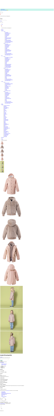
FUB (4, 111)
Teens (2, 81)
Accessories (6, 32)
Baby (2, 30)
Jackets (6, 36)
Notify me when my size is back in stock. (5, 357)
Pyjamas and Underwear (8, 37)
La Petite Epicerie (6, 119)
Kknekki (5, 118)
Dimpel (5, 110)
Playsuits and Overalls (8, 38)
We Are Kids (5, 136)
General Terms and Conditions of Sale (6, 393)
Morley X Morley (6, 127)
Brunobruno (5, 108)
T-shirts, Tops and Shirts (8, 53)
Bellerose (5, 106)
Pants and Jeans (7, 34)
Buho (4, 109)
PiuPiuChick (5, 129)
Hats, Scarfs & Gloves (7, 42)
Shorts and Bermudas (8, 65)
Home (2, 139)
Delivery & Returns (4, 364)
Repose (5, 130)
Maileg (5, 122)
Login (2, 24)
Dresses (6, 48)
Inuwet (5, 116)
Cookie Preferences (4, 396)
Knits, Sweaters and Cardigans (9, 41)
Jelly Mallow (5, 117)
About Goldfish (3, 391)
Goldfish (5, 113)
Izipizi (4, 115)
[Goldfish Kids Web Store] (1, 13)
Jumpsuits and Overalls (8, 98)
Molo (4, 125)
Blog (2, 138)
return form (8, 390)
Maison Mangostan (6, 124)
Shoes (6, 39)
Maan (4, 121)
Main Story (5, 123)
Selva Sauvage (6, 131)
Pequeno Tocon (6, 128)
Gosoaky (5, 112)
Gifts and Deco (7, 46)
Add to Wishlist (2, 362)
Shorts (6, 52)
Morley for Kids (6, 126)
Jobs (2, 395)
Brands (2, 104)
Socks (6, 62)
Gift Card (3, 137)
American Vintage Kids (7, 105)
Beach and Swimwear (8, 44)
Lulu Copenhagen (6, 120)
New (2, 29)
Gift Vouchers (7, 35)
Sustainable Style (4, 392)
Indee (4, 114)
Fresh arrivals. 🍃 (3, 9)
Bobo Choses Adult (6, 107)
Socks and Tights (7, 49)
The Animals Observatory (7, 133)
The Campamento (6, 134)
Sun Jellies (5, 132)
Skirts (6, 76)
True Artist (5, 135)
